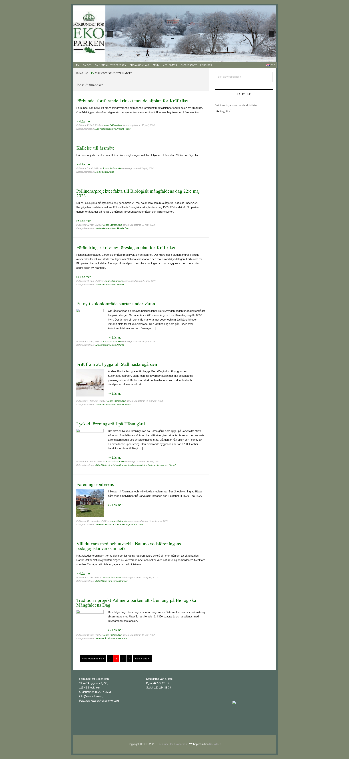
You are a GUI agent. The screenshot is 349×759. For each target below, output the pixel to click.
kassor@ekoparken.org (105, 700)
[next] (271, 34)
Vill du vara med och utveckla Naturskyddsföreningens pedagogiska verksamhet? (128, 545)
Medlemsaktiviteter (104, 172)
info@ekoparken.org (91, 696)
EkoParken (89, 32)
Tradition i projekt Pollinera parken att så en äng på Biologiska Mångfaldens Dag (136, 602)
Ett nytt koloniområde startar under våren (115, 303)
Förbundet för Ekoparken (172, 744)
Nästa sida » (142, 659)
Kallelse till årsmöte (95, 148)
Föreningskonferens (95, 484)
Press (128, 129)
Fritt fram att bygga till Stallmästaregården (116, 364)
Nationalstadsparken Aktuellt (109, 129)
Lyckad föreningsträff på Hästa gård (110, 423)
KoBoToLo (215, 744)
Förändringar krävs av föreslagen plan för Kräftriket (125, 247)
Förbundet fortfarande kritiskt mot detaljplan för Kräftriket (132, 100)
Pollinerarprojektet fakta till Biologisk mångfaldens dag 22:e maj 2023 (138, 193)
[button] (223, 111)
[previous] (110, 34)
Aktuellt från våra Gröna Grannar (111, 465)
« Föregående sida (93, 659)
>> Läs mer (83, 121)
